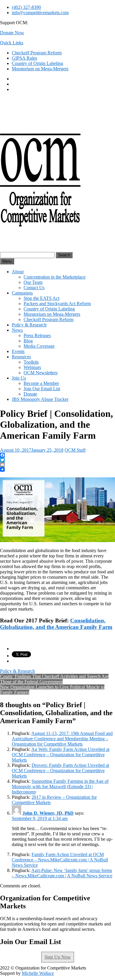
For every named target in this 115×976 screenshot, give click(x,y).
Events (18, 351)
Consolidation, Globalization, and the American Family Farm (56, 623)
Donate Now (12, 32)
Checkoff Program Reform (37, 52)
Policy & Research (29, 324)
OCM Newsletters (41, 372)
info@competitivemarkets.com (40, 12)
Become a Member (41, 383)
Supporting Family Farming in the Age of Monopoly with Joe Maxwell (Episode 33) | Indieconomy (60, 786)
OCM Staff (75, 450)
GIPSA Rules (24, 58)
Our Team (33, 282)
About (18, 271)
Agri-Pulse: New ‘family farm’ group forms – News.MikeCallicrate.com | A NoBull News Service (62, 873)
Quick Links (11, 42)
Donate (30, 393)
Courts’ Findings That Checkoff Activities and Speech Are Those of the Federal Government (54, 679)
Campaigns (22, 292)
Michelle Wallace (38, 973)
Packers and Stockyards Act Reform (57, 303)
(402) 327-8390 (26, 7)
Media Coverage (39, 346)
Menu (7, 261)
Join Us (19, 377)
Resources (21, 356)
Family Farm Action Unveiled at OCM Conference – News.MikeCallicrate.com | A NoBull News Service (60, 860)
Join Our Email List (42, 388)
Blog (28, 340)
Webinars (32, 367)
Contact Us (34, 287)
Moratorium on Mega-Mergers (40, 68)
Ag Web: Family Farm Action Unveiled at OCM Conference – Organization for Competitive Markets (60, 754)
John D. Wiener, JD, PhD (48, 813)
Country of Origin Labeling (37, 63)
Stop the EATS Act (41, 298)
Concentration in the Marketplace (55, 276)
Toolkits (31, 362)
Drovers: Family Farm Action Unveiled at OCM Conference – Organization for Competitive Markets (60, 770)
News (17, 330)
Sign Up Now (58, 956)
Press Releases (37, 335)
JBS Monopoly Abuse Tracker (40, 399)
